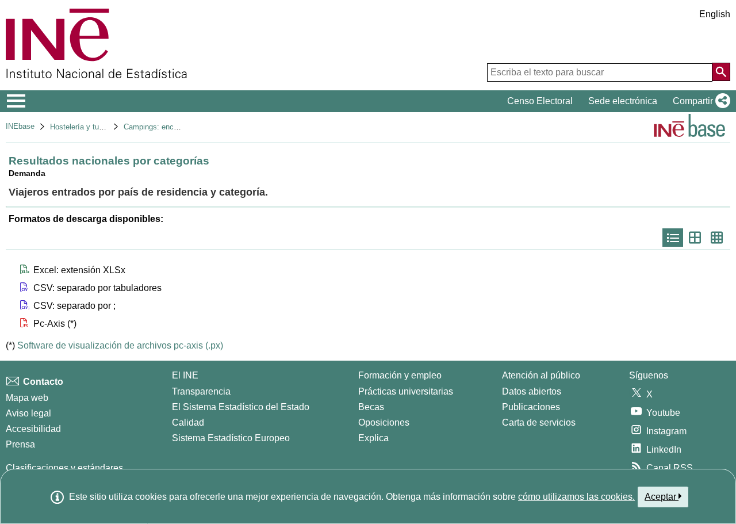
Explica (373, 438)
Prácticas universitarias (405, 391)
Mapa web (27, 398)
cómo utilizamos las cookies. (576, 497)
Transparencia (201, 391)
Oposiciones (383, 422)
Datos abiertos (531, 391)
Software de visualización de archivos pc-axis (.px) (120, 345)
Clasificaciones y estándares (64, 468)
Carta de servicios (539, 422)
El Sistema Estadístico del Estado (240, 407)
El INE (185, 375)
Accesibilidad (33, 429)
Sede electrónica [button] (622, 101)
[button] (699, 101)
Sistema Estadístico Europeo (231, 438)
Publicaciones (531, 407)
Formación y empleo (400, 375)
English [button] (714, 14)
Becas (371, 407)
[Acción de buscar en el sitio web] (721, 72)
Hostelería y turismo (83, 127)
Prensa (20, 444)
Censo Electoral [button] (540, 101)
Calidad (188, 422)
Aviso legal (28, 413)
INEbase (20, 126)
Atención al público (541, 375)
